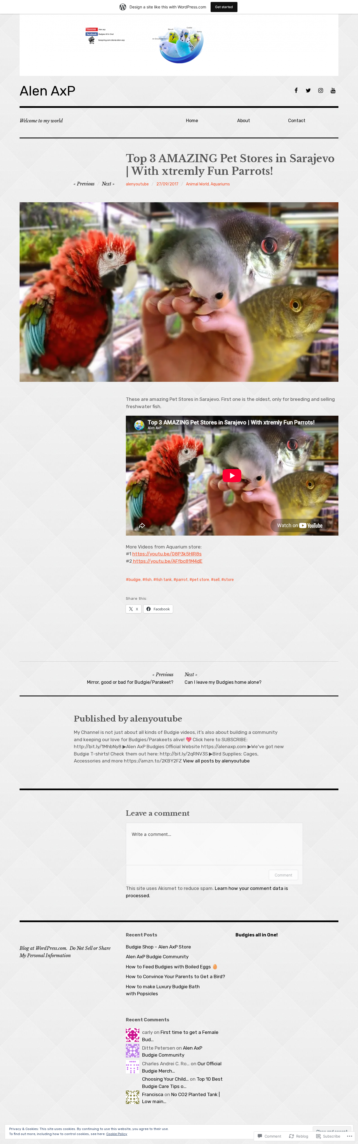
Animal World (197, 184)
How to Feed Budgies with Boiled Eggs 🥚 (172, 966)
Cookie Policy (116, 1134)
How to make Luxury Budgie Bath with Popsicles (163, 990)
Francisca (152, 1094)
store (229, 579)
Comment (283, 875)
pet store (200, 579)
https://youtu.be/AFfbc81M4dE (167, 561)
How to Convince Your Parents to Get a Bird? (175, 976)
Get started (224, 7)
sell (217, 579)
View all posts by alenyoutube (216, 761)
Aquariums (220, 184)
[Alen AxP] (179, 45)
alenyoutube (137, 184)
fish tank (164, 579)
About (243, 120)
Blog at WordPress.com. (43, 948)
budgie (135, 579)
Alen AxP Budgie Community (157, 956)
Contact (296, 120)
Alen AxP (48, 91)
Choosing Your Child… (165, 1079)
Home (192, 120)
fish (148, 579)
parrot (182, 579)
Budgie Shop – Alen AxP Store (158, 947)
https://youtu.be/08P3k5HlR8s (167, 554)
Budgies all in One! (256, 935)
